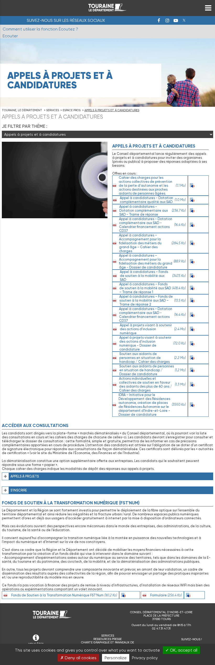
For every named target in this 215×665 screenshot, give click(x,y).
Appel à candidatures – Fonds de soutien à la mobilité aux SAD (153, 276)
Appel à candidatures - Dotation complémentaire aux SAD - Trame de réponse (152, 210)
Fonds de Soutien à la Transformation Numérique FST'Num (64, 595)
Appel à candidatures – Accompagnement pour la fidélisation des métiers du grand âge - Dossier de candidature (152, 261)
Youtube (175, 20)
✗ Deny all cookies (78, 657)
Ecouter (200, 185)
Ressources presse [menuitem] (107, 639)
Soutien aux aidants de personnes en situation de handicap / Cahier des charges (152, 358)
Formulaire (166, 595)
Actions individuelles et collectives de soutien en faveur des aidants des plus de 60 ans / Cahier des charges (152, 384)
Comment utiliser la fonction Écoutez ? (40, 29)
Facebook (159, 20)
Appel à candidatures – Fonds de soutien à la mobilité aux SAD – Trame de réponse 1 (152, 288)
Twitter (184, 20)
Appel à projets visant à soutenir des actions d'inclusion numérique (153, 329)
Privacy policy (145, 658)
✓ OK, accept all (181, 650)
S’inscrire (18, 490)
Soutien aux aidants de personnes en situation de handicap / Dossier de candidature (152, 370)
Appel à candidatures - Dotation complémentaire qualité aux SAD (153, 200)
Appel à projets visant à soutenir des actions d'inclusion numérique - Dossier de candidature (152, 343)
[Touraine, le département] (107, 9)
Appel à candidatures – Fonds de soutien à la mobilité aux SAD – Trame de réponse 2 (152, 300)
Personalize (116, 657)
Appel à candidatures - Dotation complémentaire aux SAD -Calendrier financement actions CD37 (152, 225)
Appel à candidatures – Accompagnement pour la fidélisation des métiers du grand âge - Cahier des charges (152, 243)
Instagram (167, 20)
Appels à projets (24, 476)
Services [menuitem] (107, 635)
